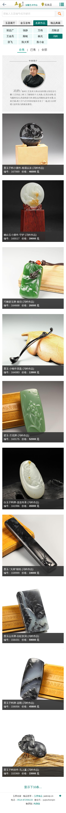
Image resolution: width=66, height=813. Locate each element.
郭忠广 (10, 30)
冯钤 (55, 36)
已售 (33, 49)
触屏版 (29, 803)
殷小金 (40, 42)
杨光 (40, 36)
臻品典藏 (55, 23)
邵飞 (10, 42)
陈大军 (25, 42)
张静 (25, 30)
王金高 (10, 36)
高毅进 (55, 30)
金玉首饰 (25, 23)
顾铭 (25, 36)
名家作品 (40, 23)
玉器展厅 (10, 23)
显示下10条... (33, 787)
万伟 (40, 30)
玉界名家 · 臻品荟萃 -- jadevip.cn (33, 796)
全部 (44, 49)
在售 (22, 49)
